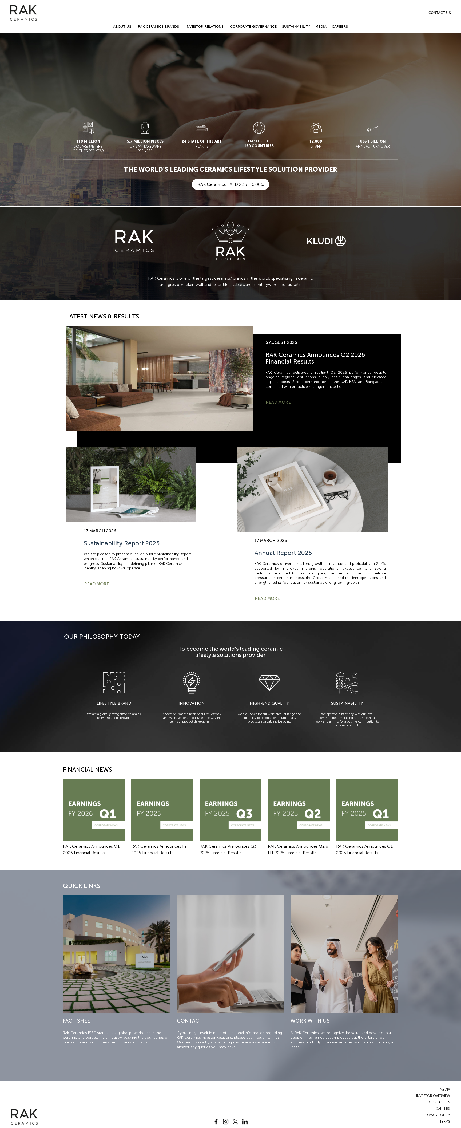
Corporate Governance (253, 27)
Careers (340, 27)
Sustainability (296, 27)
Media (321, 27)
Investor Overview (433, 1096)
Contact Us (439, 13)
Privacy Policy (437, 1115)
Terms (445, 1121)
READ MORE (278, 402)
